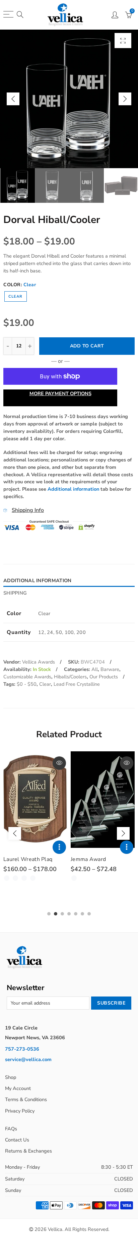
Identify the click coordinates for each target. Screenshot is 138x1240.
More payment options (60, 393)
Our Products (103, 676)
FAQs (11, 1128)
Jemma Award (88, 859)
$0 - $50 (27, 684)
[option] (69, 99)
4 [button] (69, 913)
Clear (15, 296)
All (94, 669)
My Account (18, 1088)
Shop (10, 1077)
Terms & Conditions (26, 1099)
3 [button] (62, 913)
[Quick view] (59, 763)
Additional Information (37, 580)
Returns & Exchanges (28, 1151)
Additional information (73, 489)
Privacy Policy (19, 1110)
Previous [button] (13, 98)
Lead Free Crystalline (77, 684)
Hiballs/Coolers (70, 676)
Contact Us (17, 1139)
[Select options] (59, 847)
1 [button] (49, 913)
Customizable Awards (27, 676)
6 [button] (82, 913)
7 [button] (89, 913)
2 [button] (55, 913)
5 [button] (75, 913)
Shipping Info (28, 510)
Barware (109, 669)
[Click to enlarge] (123, 40)
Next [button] (125, 98)
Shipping (15, 593)
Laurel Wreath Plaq (27, 859)
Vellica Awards (38, 662)
